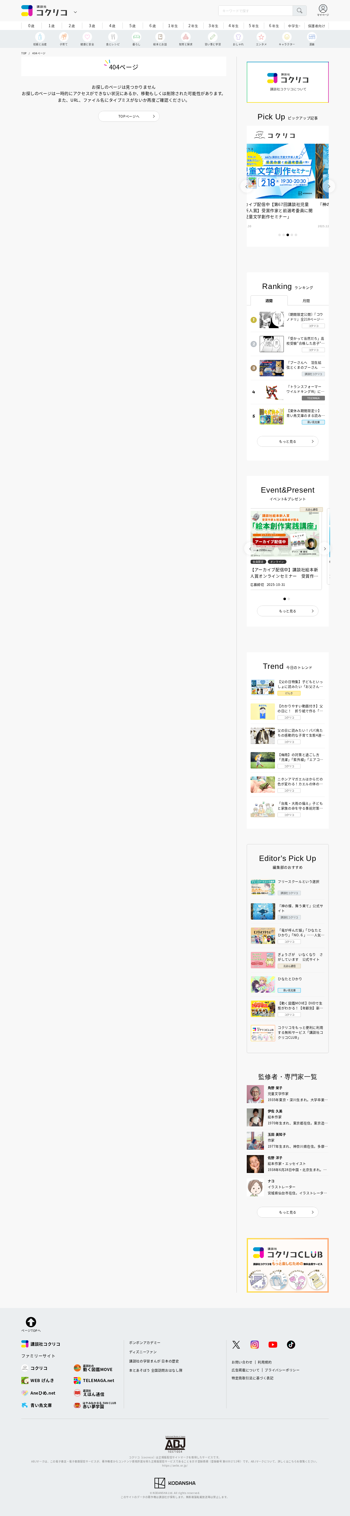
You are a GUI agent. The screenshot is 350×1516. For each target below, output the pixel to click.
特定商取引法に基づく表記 (253, 1377)
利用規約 (265, 1361)
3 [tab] (287, 235)
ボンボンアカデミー (145, 1342)
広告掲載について (246, 1369)
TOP (24, 53)
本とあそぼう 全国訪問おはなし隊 (155, 1370)
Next (328, 186)
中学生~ (294, 25)
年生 (173, 25)
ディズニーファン (143, 1351)
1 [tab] (279, 235)
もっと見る (287, 441)
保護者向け (316, 25)
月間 (306, 300)
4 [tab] (292, 235)
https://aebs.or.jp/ (175, 1465)
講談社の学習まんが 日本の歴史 (154, 1360)
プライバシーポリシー (282, 1369)
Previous (246, 186)
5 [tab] (296, 235)
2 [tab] (283, 235)
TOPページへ (129, 116)
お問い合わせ (242, 1361)
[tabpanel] (288, 186)
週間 (269, 300)
